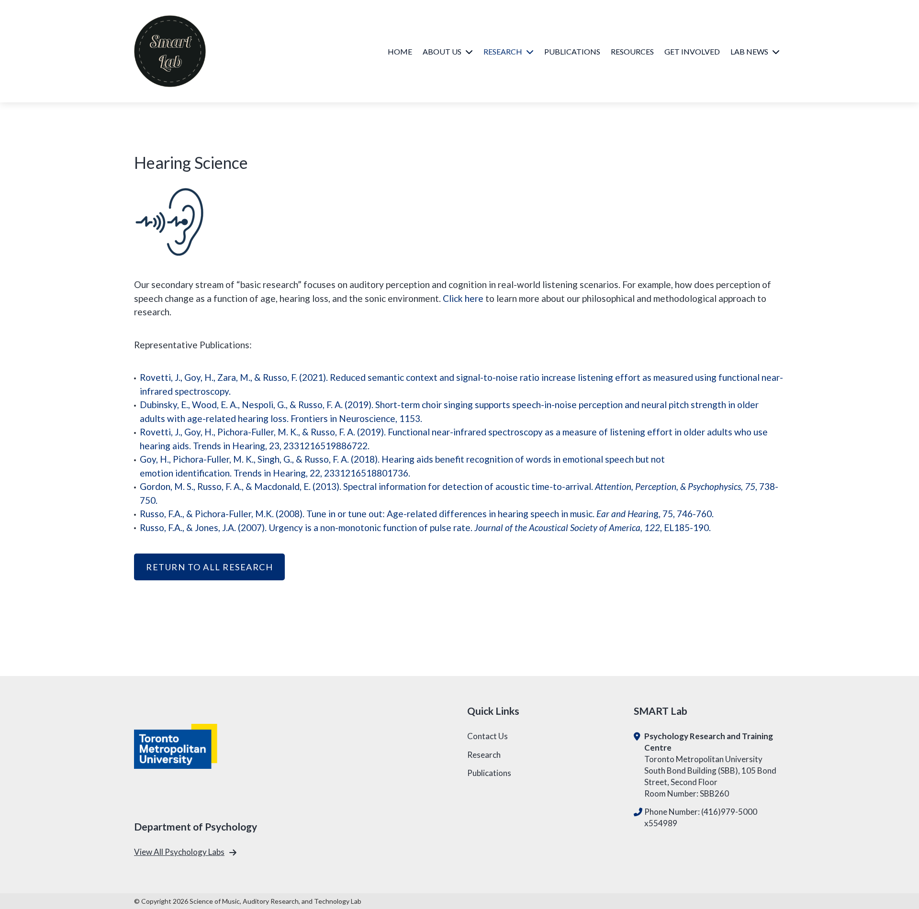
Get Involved (692, 51)
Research (502, 51)
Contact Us (487, 736)
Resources (632, 51)
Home (400, 51)
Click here (463, 298)
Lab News (749, 51)
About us (442, 51)
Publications (572, 51)
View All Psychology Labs (179, 852)
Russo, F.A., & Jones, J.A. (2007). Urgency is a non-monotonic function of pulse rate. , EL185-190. (425, 527)
